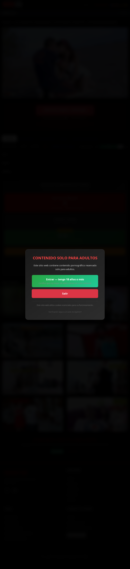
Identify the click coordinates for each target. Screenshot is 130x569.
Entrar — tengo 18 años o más (65, 281)
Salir (65, 293)
